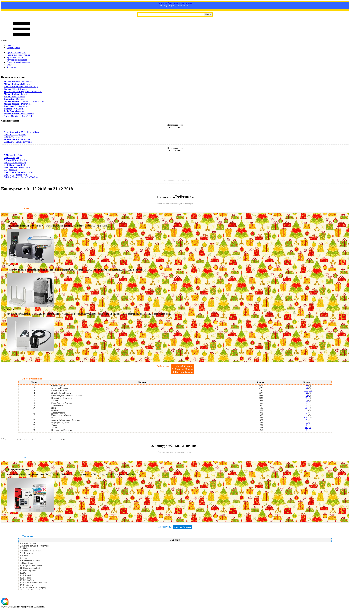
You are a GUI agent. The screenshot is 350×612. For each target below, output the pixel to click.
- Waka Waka (23, 91)
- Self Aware (15, 89)
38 (308, 427)
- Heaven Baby (21, 132)
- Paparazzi (14, 111)
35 (308, 395)
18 (308, 400)
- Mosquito (10, 170)
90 (308, 386)
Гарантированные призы (18, 55)
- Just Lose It (13, 109)
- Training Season (16, 106)
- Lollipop (11, 157)
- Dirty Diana (17, 104)
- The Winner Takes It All (18, 116)
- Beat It (15, 94)
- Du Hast (14, 99)
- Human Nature (19, 114)
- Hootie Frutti (15, 175)
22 (308, 410)
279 (308, 390)
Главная (10, 45)
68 (308, 408)
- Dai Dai (18, 82)
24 (308, 405)
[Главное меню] (21, 38)
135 (308, 418)
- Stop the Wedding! (15, 162)
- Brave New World (18, 142)
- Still (18, 172)
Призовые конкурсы (16, 52)
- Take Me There (14, 96)
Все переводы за (176, 180)
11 (308, 415)
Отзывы (10, 65)
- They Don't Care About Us (24, 101)
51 (308, 398)
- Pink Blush (14, 165)
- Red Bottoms (14, 155)
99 (308, 388)
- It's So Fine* (17, 139)
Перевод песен (13, 47)
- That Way (14, 137)
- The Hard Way (21, 86)
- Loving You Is (15, 134)
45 (308, 393)
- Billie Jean (17, 84)
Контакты (11, 67)
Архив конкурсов (15, 57)
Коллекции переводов (17, 60)
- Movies (15, 160)
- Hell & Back (17, 167)
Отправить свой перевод (18, 62)
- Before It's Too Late (21, 177)
